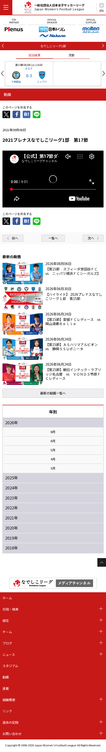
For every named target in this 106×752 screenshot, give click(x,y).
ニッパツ (42, 81)
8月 (53, 432)
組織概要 (8, 699)
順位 (5, 620)
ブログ (7, 643)
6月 (53, 441)
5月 (53, 450)
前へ (15, 238)
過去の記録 (10, 722)
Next (103, 73)
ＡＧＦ (29, 68)
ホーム (7, 597)
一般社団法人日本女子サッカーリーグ (59, 7)
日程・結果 (10, 609)
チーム (7, 631)
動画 (5, 677)
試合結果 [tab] (34, 55)
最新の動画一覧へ (53, 393)
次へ (91, 238)
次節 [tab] (71, 55)
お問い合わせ (12, 733)
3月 (53, 468)
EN (102, 10)
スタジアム (10, 665)
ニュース (8, 654)
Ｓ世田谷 (16, 81)
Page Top (101, 562)
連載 (5, 688)
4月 (53, 459)
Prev (2, 73)
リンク (7, 711)
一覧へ (53, 238)
